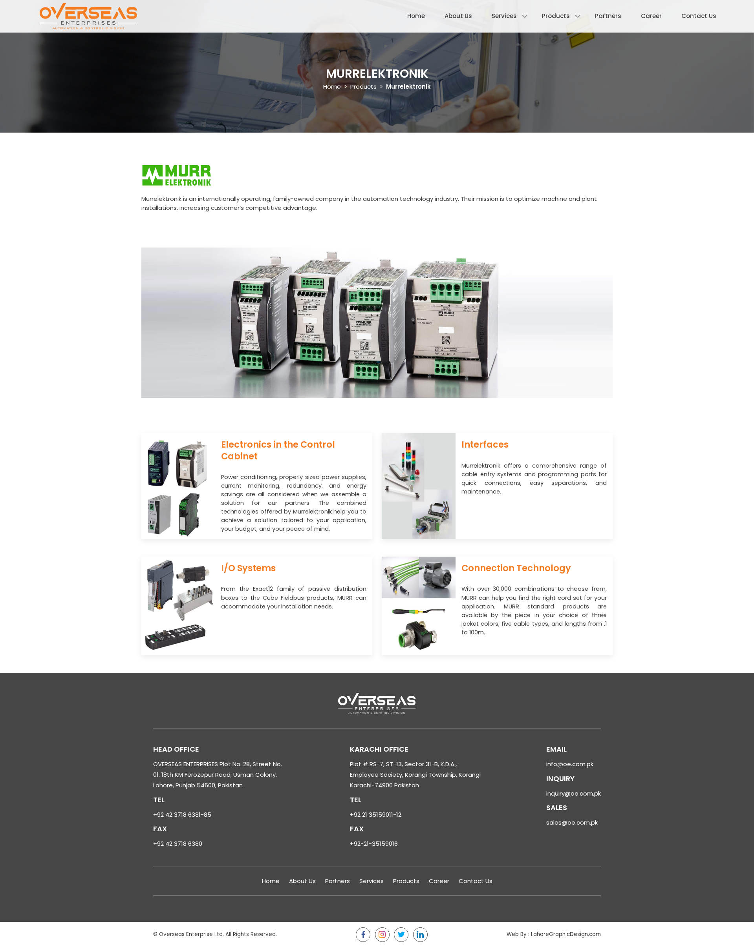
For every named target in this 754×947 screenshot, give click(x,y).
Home (416, 16)
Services (504, 16)
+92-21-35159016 (374, 844)
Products (556, 16)
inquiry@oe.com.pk (573, 793)
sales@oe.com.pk (572, 822)
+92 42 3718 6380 (177, 844)
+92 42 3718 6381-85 (182, 814)
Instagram (382, 934)
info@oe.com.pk (569, 764)
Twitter (401, 934)
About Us (458, 16)
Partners (608, 16)
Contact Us (698, 16)
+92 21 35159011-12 (375, 814)
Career (651, 16)
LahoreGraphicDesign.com (566, 934)
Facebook (363, 934)
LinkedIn (420, 934)
